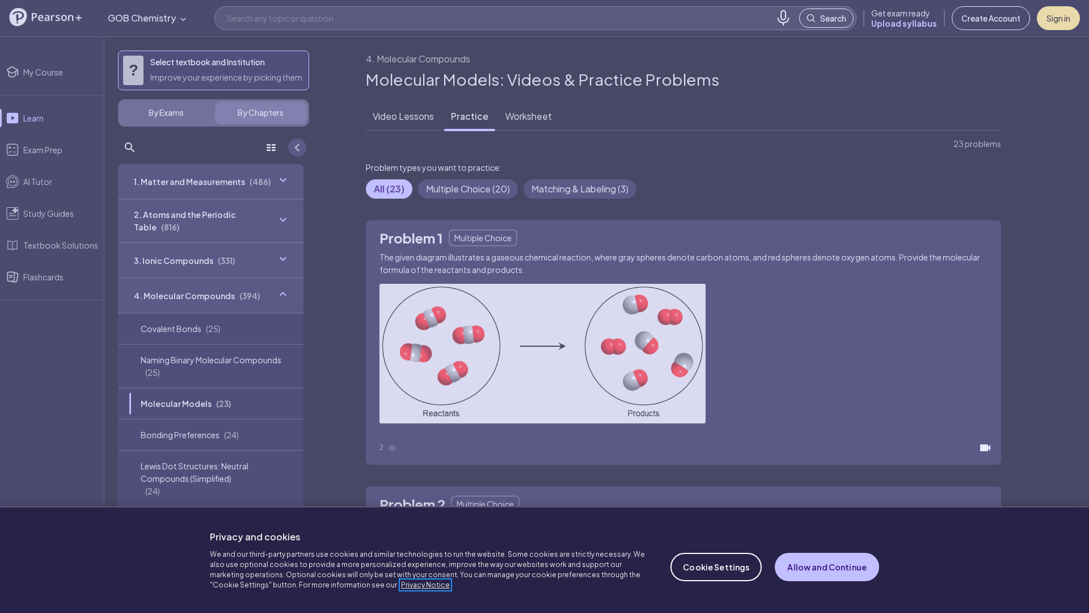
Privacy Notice (425, 585)
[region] (544, 559)
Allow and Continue (827, 567)
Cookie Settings (716, 567)
